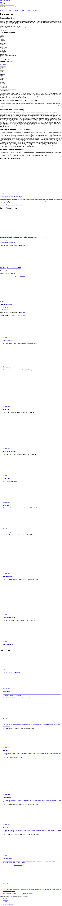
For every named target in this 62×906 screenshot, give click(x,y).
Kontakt (5, 898)
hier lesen (22, 245)
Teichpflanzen (9, 10)
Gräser (28, 10)
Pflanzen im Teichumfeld (19, 10)
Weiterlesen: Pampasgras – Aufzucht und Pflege (11, 205)
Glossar (5, 902)
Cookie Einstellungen (8, 904)
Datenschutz (6, 901)
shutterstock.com (18, 757)
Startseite (2, 10)
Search (1, 4)
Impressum (5, 900)
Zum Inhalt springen (5, 0)
